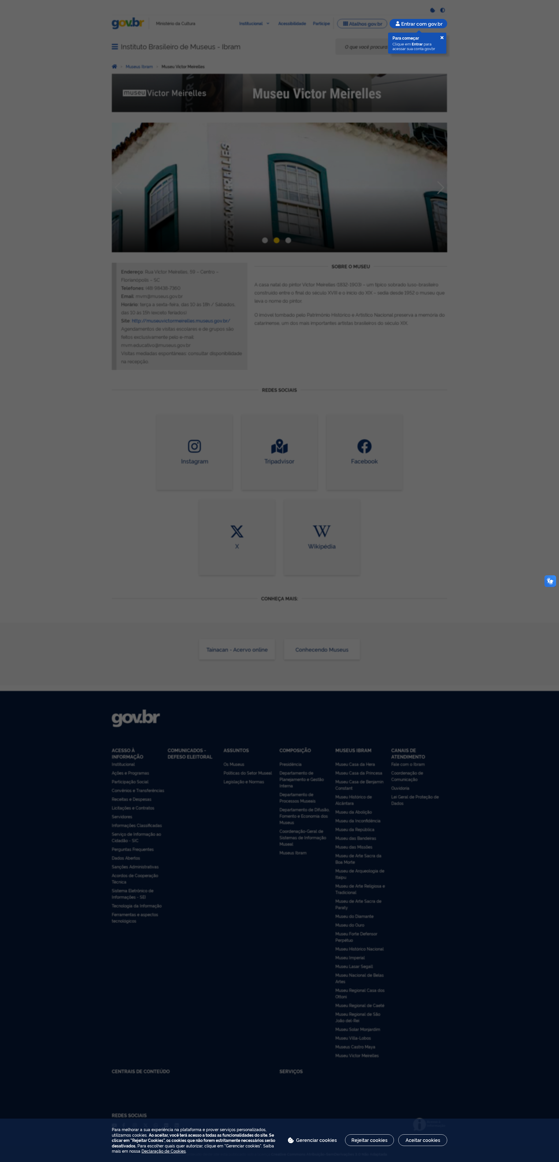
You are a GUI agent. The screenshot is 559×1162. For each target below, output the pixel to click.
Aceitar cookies (423, 1140)
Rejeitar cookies (369, 1140)
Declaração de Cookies (163, 1151)
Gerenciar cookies (316, 1140)
